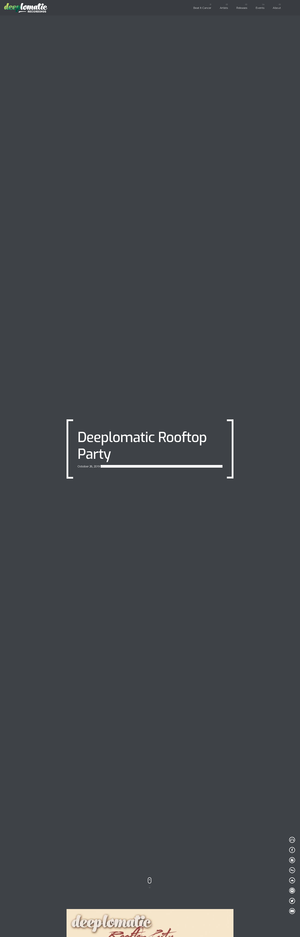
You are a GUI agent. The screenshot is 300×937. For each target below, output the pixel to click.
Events (260, 7)
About (277, 7)
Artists (224, 7)
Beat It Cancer (202, 7)
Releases (241, 7)
